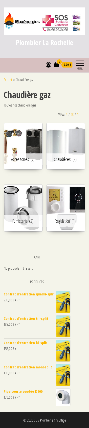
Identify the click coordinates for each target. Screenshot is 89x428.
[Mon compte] (48, 64)
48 (72, 114)
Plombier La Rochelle (44, 42)
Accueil (8, 79)
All (79, 114)
